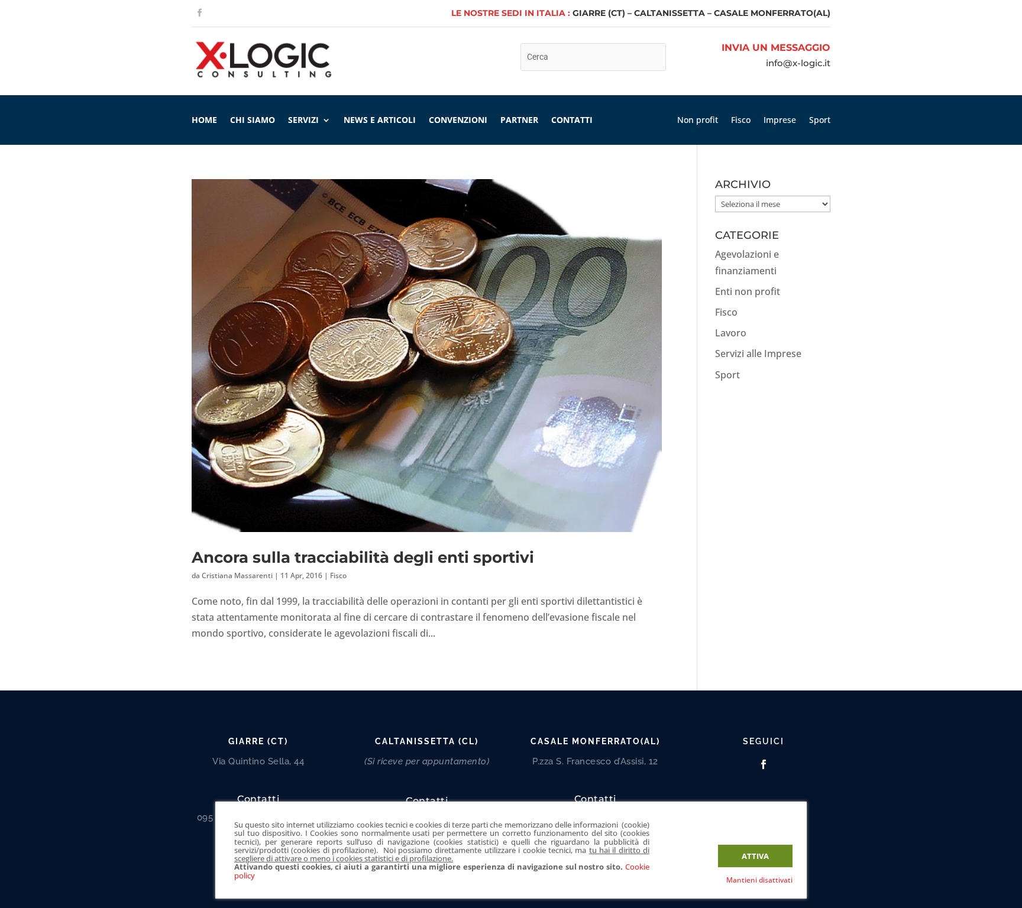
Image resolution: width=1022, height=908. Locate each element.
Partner (519, 120)
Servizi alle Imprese (758, 353)
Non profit (697, 120)
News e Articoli (380, 120)
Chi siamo (252, 120)
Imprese (780, 120)
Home (204, 120)
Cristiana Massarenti (237, 575)
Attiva (755, 856)
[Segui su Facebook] (199, 13)
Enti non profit (747, 291)
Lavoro (730, 332)
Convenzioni (458, 120)
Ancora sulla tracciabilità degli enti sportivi (363, 557)
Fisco (741, 120)
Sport (819, 120)
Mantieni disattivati (759, 880)
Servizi (303, 120)
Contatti (572, 120)
